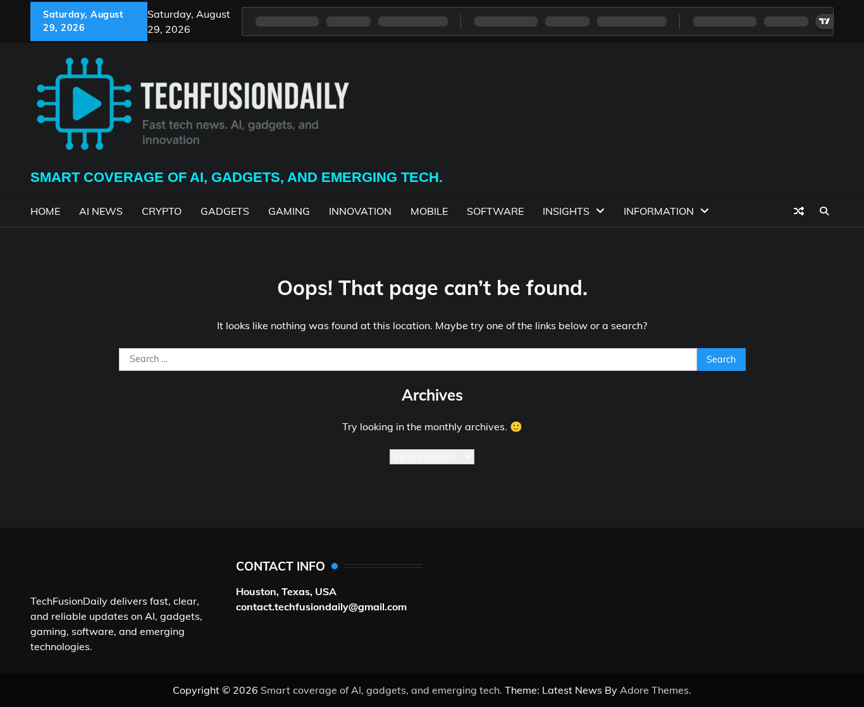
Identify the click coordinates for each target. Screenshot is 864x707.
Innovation (360, 211)
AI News (101, 211)
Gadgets (225, 211)
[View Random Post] (798, 211)
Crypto (162, 211)
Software (495, 211)
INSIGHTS (566, 211)
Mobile (429, 211)
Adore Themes (654, 690)
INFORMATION (659, 211)
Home (45, 211)
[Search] (824, 211)
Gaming (289, 211)
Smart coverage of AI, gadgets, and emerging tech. (236, 177)
